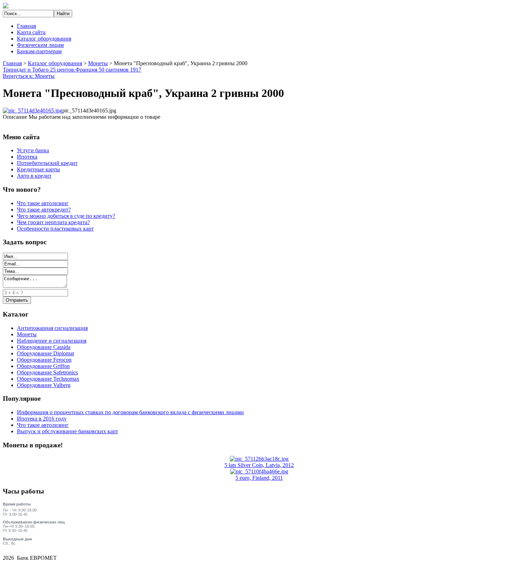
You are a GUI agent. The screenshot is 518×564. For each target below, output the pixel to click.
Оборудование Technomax (48, 379)
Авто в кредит (34, 176)
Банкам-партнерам (39, 51)
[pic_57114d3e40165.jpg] (32, 111)
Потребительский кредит (47, 163)
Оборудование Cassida (43, 347)
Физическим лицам (40, 45)
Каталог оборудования (44, 39)
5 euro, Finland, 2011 (259, 478)
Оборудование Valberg (43, 385)
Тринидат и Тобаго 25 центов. (39, 70)
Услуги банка (33, 150)
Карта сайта (31, 32)
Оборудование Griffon (43, 366)
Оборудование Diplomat (45, 353)
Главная (26, 26)
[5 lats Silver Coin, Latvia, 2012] (259, 459)
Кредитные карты (38, 169)
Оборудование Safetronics (47, 372)
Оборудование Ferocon (44, 360)
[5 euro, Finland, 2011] (259, 471)
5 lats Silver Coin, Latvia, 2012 (259, 465)
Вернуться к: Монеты (29, 76)
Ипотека (27, 157)
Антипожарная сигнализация (52, 328)
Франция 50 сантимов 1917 (108, 70)
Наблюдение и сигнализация (51, 341)
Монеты (98, 63)
